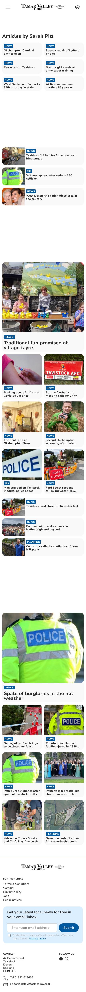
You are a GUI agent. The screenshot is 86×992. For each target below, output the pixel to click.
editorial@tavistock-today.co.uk (30, 984)
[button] (8, 7)
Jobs (6, 896)
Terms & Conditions (16, 884)
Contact (8, 888)
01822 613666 (24, 977)
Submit (68, 928)
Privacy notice (37, 938)
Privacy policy (12, 892)
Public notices (12, 900)
